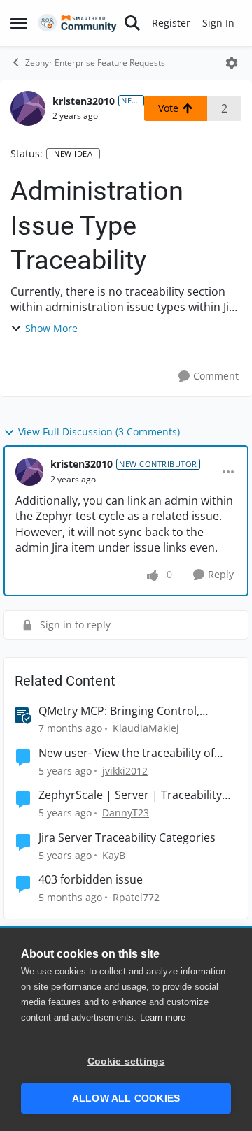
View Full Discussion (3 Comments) (99, 431)
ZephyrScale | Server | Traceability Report (130, 795)
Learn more (163, 1017)
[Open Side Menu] (19, 23)
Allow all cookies (126, 1098)
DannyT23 (125, 812)
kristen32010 (83, 101)
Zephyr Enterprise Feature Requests (95, 63)
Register (171, 22)
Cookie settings (126, 1061)
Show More (51, 328)
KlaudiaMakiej (146, 728)
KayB (113, 855)
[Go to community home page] (77, 23)
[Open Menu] (231, 63)
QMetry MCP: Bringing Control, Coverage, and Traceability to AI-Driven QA (123, 711)
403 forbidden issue (90, 879)
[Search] (132, 23)
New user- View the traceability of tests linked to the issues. (126, 753)
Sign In (218, 22)
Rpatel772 (136, 897)
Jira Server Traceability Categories (127, 837)
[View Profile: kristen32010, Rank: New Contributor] (28, 108)
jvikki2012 (125, 770)
